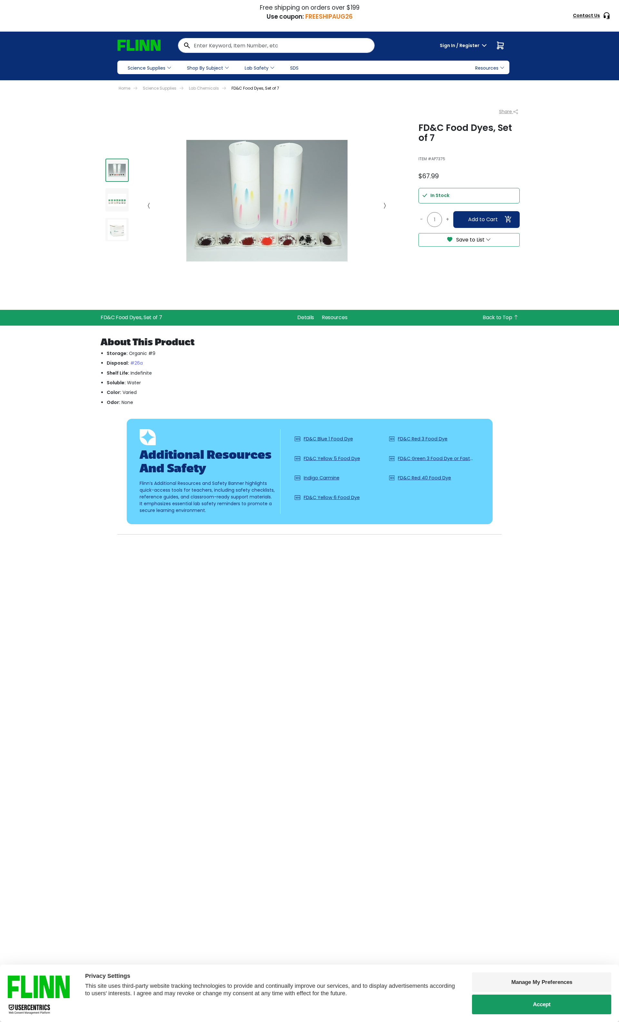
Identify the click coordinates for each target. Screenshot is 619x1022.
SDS (294, 68)
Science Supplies (146, 68)
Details (305, 317)
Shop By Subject (205, 68)
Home (124, 88)
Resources (334, 317)
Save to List (470, 239)
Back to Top (498, 317)
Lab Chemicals (204, 88)
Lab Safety (257, 68)
